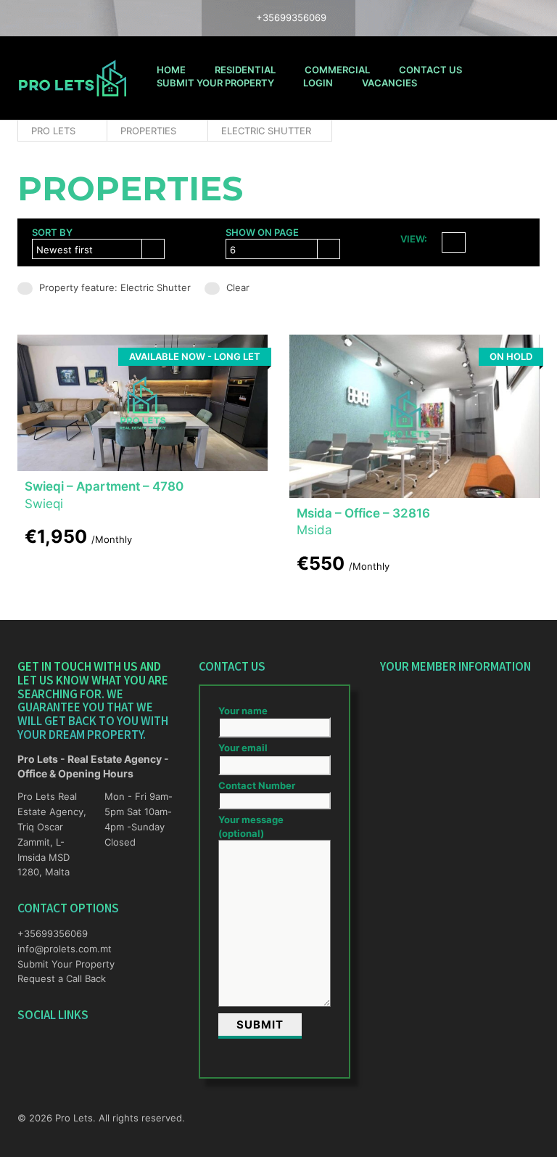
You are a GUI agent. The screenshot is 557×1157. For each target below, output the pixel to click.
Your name (243, 710)
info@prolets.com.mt (53, 948)
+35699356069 (52, 933)
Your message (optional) (251, 826)
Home (171, 69)
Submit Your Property (215, 83)
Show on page (262, 232)
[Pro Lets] (72, 78)
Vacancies (389, 83)
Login (318, 83)
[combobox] (98, 249)
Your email (243, 747)
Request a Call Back (61, 978)
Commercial (337, 69)
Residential (245, 69)
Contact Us (430, 69)
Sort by (52, 232)
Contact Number (256, 785)
